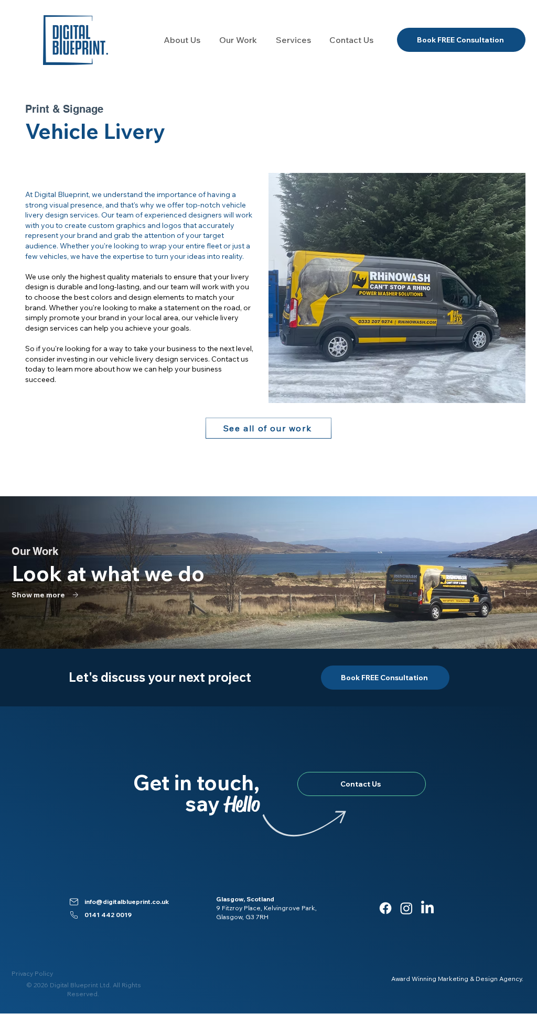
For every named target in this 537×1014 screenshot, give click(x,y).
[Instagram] (406, 908)
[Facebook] (385, 908)
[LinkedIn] (427, 908)
